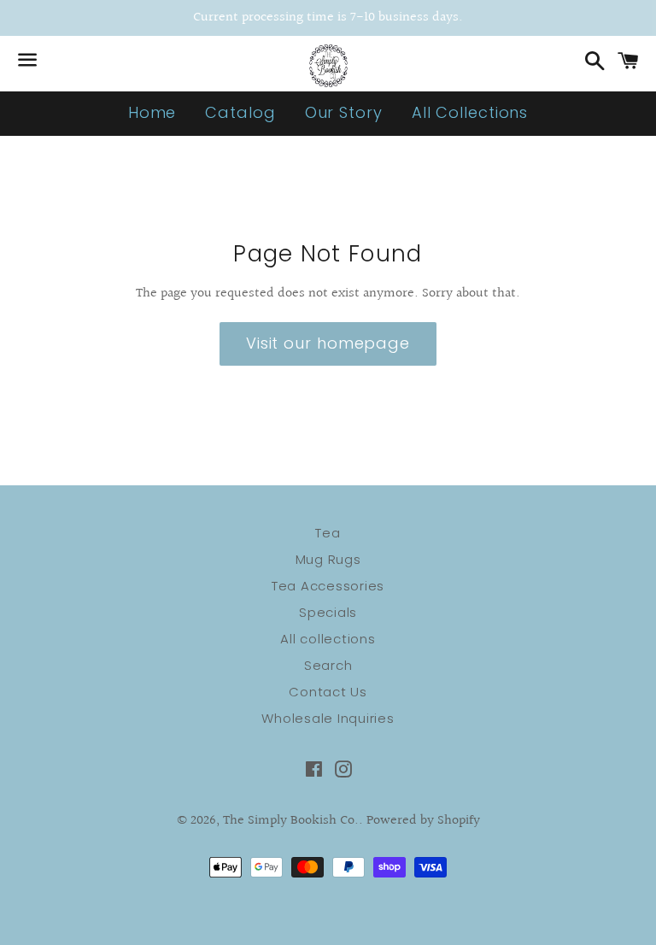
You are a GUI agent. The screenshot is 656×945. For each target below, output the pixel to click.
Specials (328, 612)
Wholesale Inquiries (327, 718)
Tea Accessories (328, 586)
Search (328, 665)
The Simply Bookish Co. (291, 820)
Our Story (344, 112)
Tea (327, 533)
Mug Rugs (328, 559)
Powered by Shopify (423, 820)
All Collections (470, 112)
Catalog (240, 112)
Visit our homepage (328, 343)
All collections (327, 639)
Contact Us (328, 692)
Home (152, 112)
